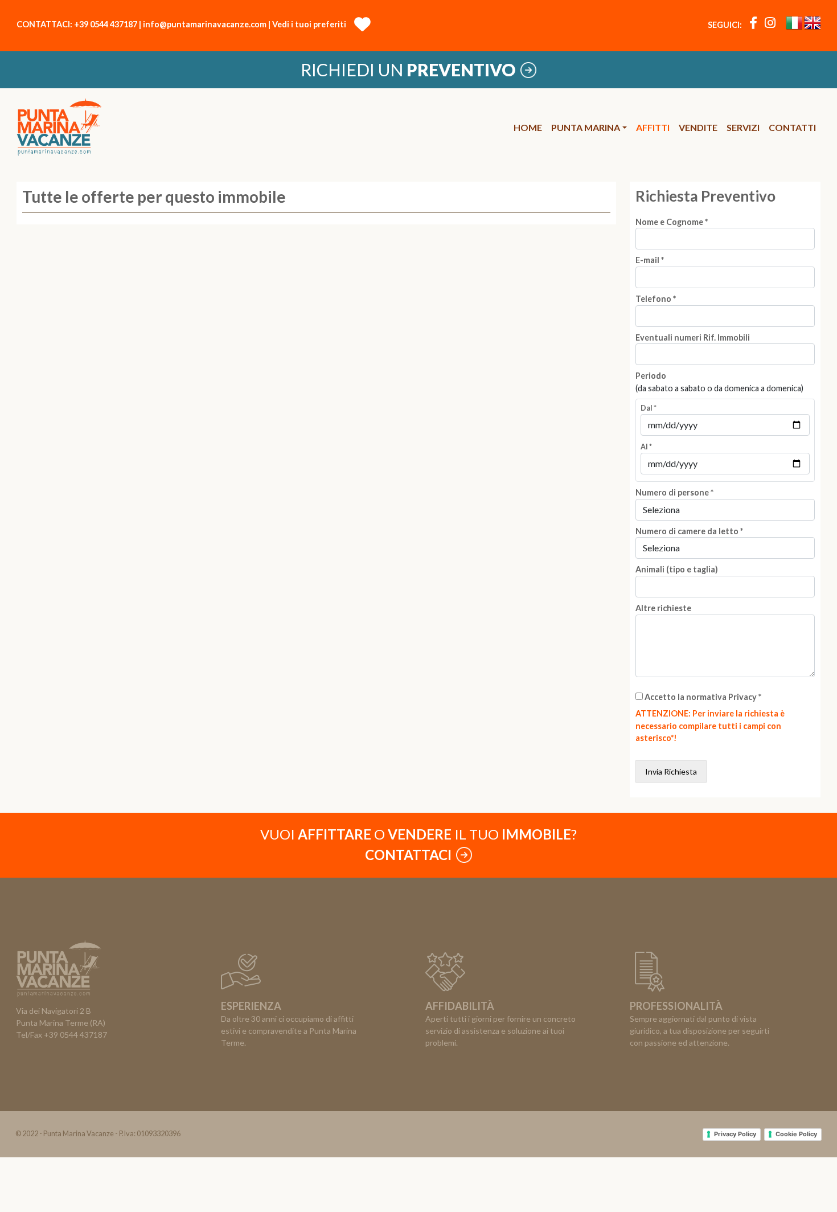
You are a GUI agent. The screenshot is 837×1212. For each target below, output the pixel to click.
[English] (812, 25)
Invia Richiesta (671, 771)
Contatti (792, 127)
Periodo (650, 375)
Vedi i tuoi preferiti (311, 24)
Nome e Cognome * (671, 222)
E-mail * (649, 260)
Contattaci (409, 854)
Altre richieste (663, 608)
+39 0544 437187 (105, 24)
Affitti (653, 127)
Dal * (649, 408)
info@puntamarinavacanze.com (204, 24)
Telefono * (655, 299)
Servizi (743, 127)
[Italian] (794, 25)
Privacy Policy (735, 1134)
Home (528, 127)
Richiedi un (408, 69)
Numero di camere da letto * (689, 531)
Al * (646, 447)
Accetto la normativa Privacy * (703, 697)
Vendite (698, 127)
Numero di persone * (674, 492)
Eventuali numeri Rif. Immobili (692, 337)
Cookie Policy (796, 1134)
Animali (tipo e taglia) (676, 569)
